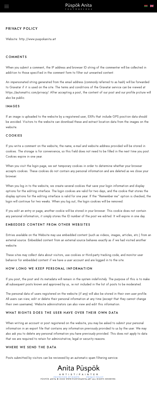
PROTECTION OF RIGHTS (66, 377)
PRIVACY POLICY (94, 377)
